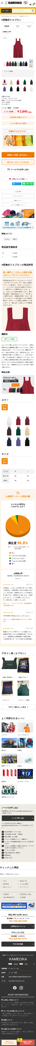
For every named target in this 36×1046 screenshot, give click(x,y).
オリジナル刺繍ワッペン (17, 205)
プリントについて (17, 196)
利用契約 (6, 894)
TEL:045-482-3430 (18, 921)
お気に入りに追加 (18, 179)
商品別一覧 (8, 16)
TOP (3, 16)
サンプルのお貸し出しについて (13, 1011)
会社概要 (23, 897)
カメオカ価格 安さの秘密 (18, 123)
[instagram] (21, 988)
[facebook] (15, 988)
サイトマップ (24, 887)
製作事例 (6, 884)
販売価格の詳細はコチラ (18, 117)
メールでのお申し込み (19, 169)
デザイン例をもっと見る (17, 707)
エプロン (15, 16)
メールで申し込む (18, 818)
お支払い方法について (10, 1000)
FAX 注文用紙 (18, 944)
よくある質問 (17, 191)
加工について (7, 887)
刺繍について (17, 200)
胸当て (15, 239)
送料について (7, 1020)
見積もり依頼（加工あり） (18, 155)
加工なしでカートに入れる (9, 1042)
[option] (18, 57)
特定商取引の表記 (25, 894)
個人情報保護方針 (9, 897)
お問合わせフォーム (18, 926)
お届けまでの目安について (12, 1029)
